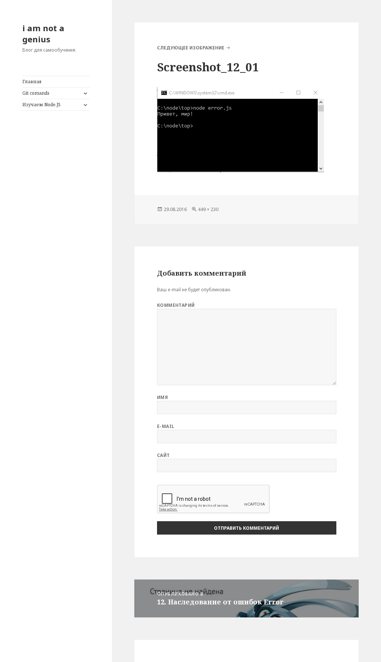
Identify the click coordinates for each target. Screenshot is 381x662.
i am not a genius (43, 33)
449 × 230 (208, 209)
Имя (162, 397)
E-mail (166, 426)
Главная (32, 81)
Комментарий (176, 305)
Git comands (35, 93)
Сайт (163, 455)
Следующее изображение (190, 48)
